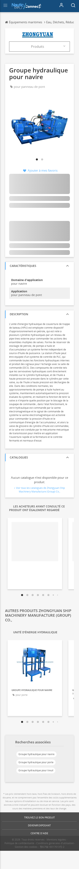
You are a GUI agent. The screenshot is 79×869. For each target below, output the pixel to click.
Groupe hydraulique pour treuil (35, 770)
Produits (37, 46)
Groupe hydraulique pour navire (36, 754)
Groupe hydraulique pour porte (35, 762)
